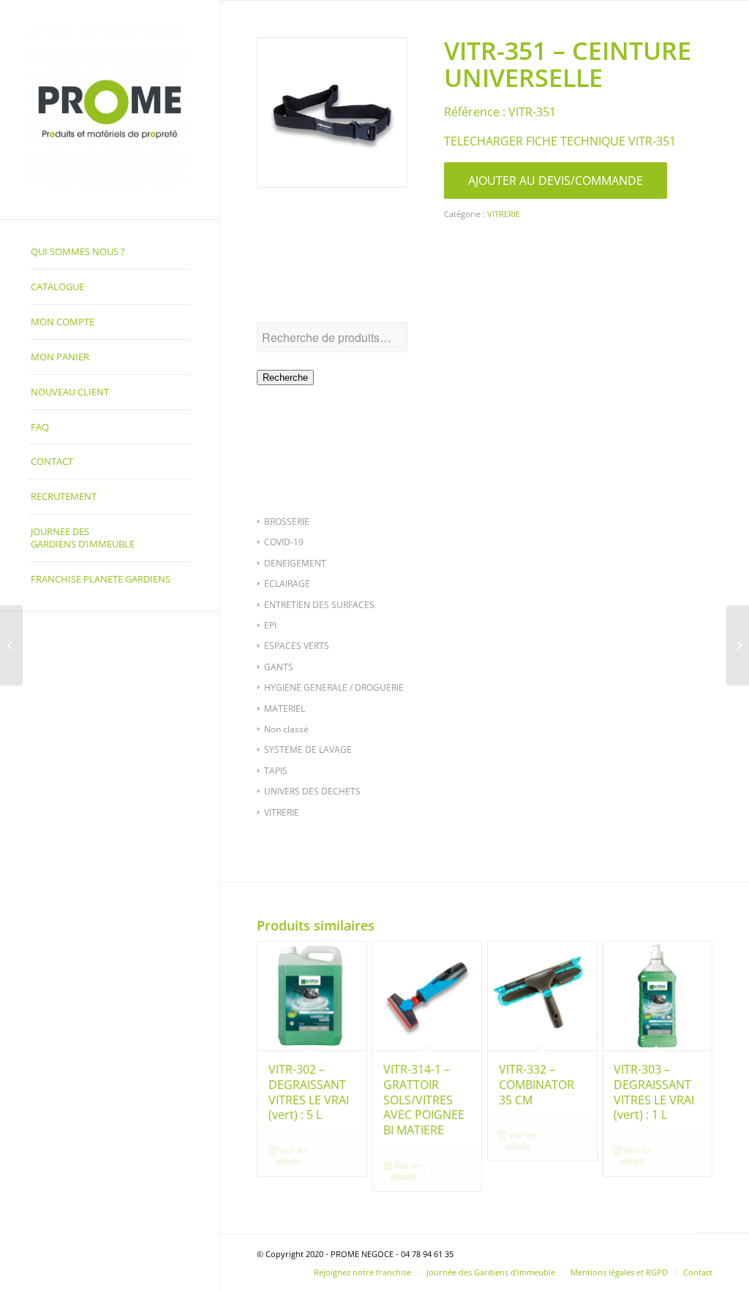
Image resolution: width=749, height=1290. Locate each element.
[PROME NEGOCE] (109, 109)
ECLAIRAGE (287, 583)
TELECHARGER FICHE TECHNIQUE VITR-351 (560, 141)
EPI (270, 625)
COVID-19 (284, 542)
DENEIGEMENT (295, 563)
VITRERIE (281, 812)
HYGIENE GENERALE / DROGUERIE (334, 687)
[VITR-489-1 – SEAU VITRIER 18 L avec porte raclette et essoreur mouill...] (737, 645)
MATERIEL (284, 708)
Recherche (285, 377)
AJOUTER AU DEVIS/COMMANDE (555, 180)
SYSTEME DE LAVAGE (308, 749)
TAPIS (275, 770)
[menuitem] (110, 252)
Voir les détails (291, 1155)
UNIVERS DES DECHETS (312, 791)
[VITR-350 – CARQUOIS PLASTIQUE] (11, 645)
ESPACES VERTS (296, 646)
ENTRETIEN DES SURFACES (319, 605)
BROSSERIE (286, 521)
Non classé (286, 729)
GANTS (278, 667)
